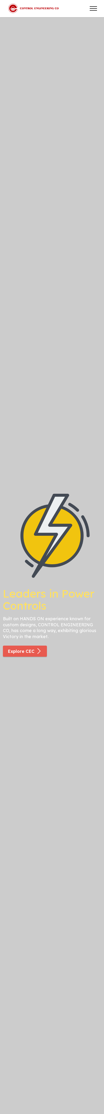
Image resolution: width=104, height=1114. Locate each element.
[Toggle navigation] (93, 8)
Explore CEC (21, 651)
